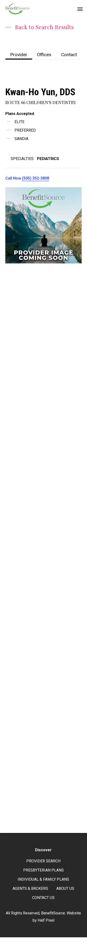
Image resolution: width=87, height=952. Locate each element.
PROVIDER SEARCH (43, 861)
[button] (80, 9)
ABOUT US (65, 888)
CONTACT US (43, 897)
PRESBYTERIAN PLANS (43, 870)
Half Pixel (46, 920)
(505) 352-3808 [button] (35, 178)
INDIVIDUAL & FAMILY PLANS (43, 879)
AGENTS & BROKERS (30, 888)
